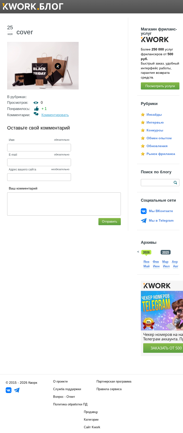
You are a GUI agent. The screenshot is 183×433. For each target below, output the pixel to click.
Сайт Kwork (92, 427)
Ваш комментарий (23, 188)
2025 (165, 252)
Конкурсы (155, 130)
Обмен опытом (159, 138)
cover (24, 32)
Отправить (109, 221)
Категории (91, 419)
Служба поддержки (67, 389)
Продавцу (91, 412)
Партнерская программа (114, 381)
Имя (12, 140)
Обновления (157, 146)
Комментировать (55, 115)
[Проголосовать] (36, 108)
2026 (146, 252)
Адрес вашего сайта (22, 169)
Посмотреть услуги (160, 86)
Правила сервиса (109, 389)
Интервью (155, 122)
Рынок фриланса (161, 154)
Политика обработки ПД (70, 404)
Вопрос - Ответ (64, 396)
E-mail (13, 154)
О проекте (60, 381)
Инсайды (154, 114)
